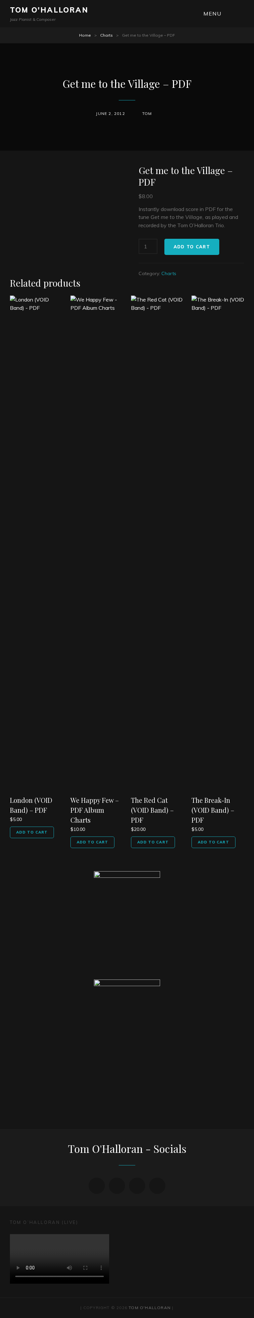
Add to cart (192, 246)
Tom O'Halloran (49, 10)
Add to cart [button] (32, 832)
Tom (147, 113)
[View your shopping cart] (240, 14)
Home (85, 35)
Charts (106, 35)
